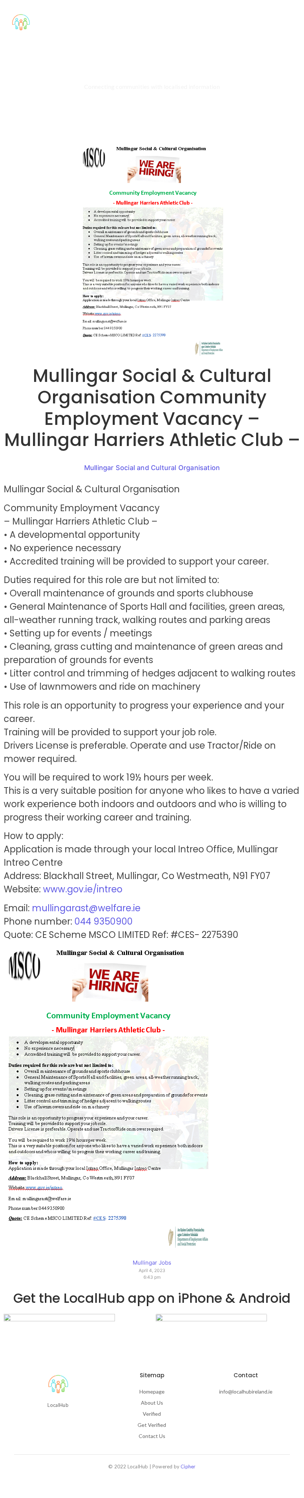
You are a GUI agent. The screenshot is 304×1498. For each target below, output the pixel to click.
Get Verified (152, 1425)
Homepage (152, 1391)
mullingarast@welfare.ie (86, 908)
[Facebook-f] (45, 1424)
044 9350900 (104, 921)
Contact (160, 23)
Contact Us (152, 1436)
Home (61, 23)
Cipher (188, 1466)
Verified (127, 23)
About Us (93, 23)
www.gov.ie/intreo (82, 889)
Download (196, 23)
